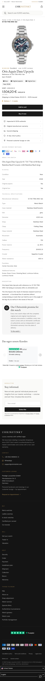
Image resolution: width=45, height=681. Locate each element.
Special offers (6, 605)
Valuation (5, 543)
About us (5, 594)
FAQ (3, 591)
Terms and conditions (20, 653)
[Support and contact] (40, 676)
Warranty (5, 580)
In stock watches (8, 517)
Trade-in (5, 540)
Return (4, 576)
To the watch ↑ (16, 331)
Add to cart (22, 107)
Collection (5, 572)
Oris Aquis (16, 20)
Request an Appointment (10, 494)
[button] (41, 6)
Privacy (31, 653)
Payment (5, 562)
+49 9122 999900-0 (12, 457)
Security (5, 554)
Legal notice (38, 653)
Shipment (5, 569)
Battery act (5, 658)
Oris (9, 20)
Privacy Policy (29, 413)
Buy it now (22, 114)
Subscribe (22, 409)
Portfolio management (9, 620)
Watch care (6, 616)
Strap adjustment (8, 598)
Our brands (6, 525)
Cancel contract (14, 658)
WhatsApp (8, 460)
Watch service (7, 602)
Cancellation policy (7, 653)
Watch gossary (7, 612)
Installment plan (7, 565)
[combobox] (22, 13)
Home (4, 20)
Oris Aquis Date (28, 20)
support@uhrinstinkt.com (13, 464)
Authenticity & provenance (11, 609)
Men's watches (7, 510)
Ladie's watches (7, 514)
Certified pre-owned (9, 521)
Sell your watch (7, 536)
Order (4, 558)
